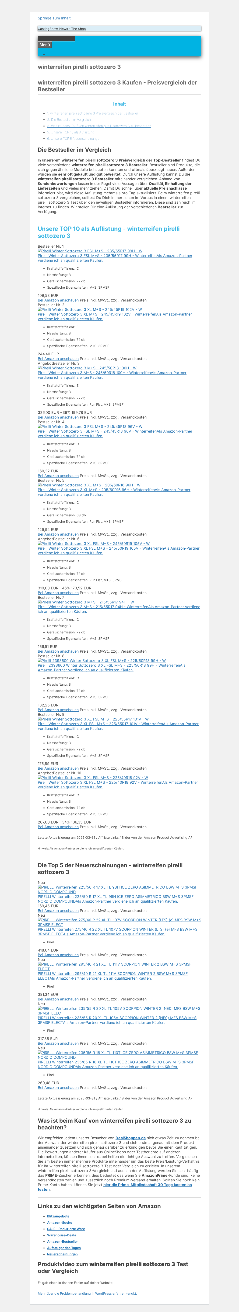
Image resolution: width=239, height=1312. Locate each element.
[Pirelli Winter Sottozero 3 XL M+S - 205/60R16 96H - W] (89, 485)
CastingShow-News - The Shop (62, 29)
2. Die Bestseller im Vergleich (69, 119)
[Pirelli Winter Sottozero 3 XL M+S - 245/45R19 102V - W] (90, 309)
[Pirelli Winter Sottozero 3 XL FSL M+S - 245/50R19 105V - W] (94, 543)
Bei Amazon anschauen (58, 300)
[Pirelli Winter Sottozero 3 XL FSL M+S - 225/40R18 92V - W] (93, 777)
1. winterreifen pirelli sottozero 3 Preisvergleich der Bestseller (92, 113)
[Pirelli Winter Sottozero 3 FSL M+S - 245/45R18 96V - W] (90, 426)
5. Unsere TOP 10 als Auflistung (70, 132)
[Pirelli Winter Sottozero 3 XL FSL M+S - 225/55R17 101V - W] (93, 719)
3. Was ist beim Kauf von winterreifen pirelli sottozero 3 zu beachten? (99, 126)
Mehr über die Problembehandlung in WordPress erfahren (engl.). (87, 1293)
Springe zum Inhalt (54, 18)
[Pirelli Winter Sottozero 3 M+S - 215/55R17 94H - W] (86, 602)
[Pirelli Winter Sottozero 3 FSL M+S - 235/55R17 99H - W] (90, 251)
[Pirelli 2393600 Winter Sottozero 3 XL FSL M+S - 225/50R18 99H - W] (102, 660)
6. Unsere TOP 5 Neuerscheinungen (74, 138)
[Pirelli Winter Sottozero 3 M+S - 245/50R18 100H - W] (87, 368)
